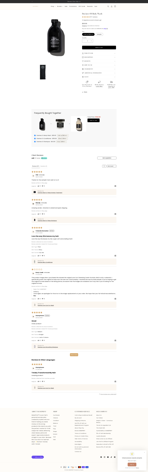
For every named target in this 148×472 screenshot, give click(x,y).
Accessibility (78, 441)
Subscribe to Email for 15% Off (105, 444)
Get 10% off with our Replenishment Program (82, 424)
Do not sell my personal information (81, 448)
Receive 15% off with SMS (103, 447)
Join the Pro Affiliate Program (104, 441)
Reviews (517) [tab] (35, 166)
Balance (55, 423)
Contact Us (78, 451)
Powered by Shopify (78, 470)
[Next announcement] (116, 1)
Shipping (84, 25)
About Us (99, 415)
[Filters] (104, 166)
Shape (55, 431)
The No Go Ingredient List (103, 425)
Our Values (99, 418)
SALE (54, 439)
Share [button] (85, 92)
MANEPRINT (71, 470)
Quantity (84, 38)
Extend (55, 434)
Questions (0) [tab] (43, 166)
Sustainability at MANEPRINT (104, 430)
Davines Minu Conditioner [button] (45, 262)
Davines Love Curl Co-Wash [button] (46, 305)
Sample (99, 34)
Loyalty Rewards (101, 436)
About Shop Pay (79, 428)
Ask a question (107, 158)
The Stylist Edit (100, 428)
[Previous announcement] (32, 1)
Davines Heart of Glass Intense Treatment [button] (50, 192)
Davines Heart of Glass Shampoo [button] (47, 220)
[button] (53, 6)
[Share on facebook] (115, 186)
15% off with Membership (103, 433)
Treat (54, 426)
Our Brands (56, 415)
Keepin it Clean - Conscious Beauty (104, 421)
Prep (54, 429)
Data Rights (78, 444)
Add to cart (93, 120)
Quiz (54, 437)
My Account (78, 418)
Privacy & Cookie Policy (81, 436)
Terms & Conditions (80, 433)
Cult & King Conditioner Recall (83, 415)
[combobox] (63, 135)
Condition (56, 420)
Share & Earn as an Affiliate (104, 439)
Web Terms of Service (81, 439)
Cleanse (55, 418)
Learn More (99, 86)
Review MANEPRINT (80, 430)
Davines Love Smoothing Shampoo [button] (48, 347)
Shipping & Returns (80, 420)
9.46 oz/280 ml (88, 34)
